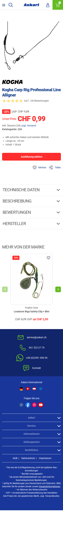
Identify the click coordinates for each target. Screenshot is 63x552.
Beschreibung (17, 201)
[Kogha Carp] (12, 82)
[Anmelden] (48, 5)
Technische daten (21, 189)
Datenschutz (28, 458)
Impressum (45, 458)
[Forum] (21, 404)
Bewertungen (17, 212)
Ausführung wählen (31, 156)
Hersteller (15, 223)
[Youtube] (40, 404)
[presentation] (5, 289)
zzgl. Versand (28, 125)
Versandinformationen (49, 486)
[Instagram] (34, 404)
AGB (15, 458)
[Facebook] (27, 404)
